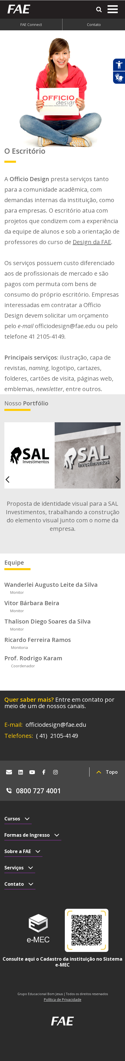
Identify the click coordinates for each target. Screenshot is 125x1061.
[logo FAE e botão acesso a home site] (21, 9)
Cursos (12, 818)
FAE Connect (31, 24)
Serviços (14, 867)
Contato (94, 24)
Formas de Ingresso (27, 835)
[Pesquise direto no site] (99, 9)
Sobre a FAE (17, 851)
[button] (13, 479)
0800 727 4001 (38, 790)
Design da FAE (92, 242)
